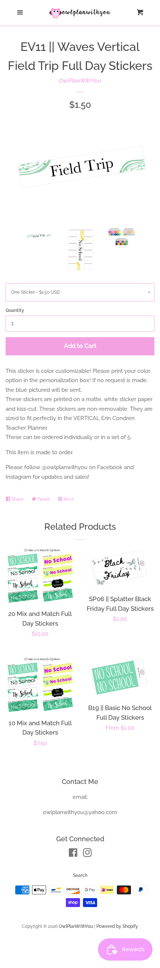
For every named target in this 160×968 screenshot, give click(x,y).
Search (80, 875)
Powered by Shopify (117, 926)
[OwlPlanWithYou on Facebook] (73, 854)
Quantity (15, 310)
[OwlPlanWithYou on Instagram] (87, 854)
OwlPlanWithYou (80, 80)
